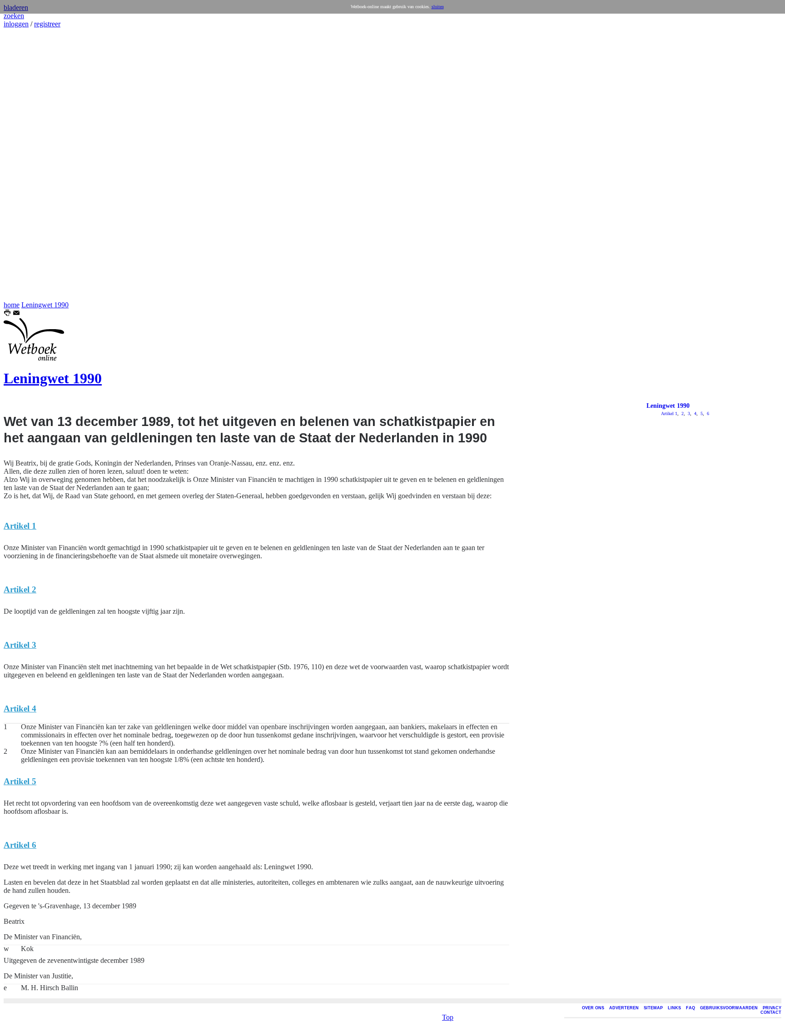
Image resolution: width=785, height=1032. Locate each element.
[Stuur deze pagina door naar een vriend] (16, 314)
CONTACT (770, 1012)
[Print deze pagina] (7, 314)
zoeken (14, 16)
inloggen (16, 24)
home (12, 305)
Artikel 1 (669, 413)
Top (447, 1017)
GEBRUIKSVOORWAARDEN (729, 1008)
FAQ (690, 1008)
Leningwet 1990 (45, 305)
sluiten (438, 6)
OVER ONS (593, 1008)
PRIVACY (772, 1008)
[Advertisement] (31, 164)
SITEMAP (653, 1008)
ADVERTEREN (624, 1008)
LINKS (674, 1008)
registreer (47, 24)
